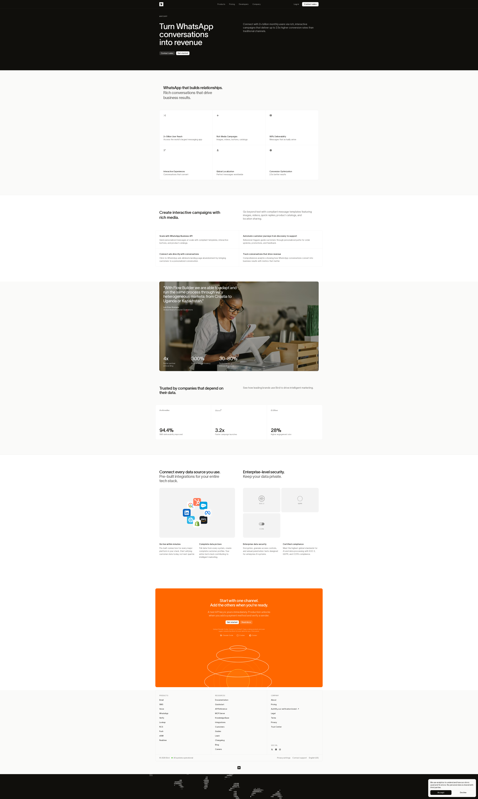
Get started (183, 53)
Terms (273, 718)
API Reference (221, 709)
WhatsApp (163, 713)
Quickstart (219, 704)
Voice (161, 709)
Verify (161, 718)
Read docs (246, 622)
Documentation (221, 700)
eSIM (161, 736)
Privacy (274, 722)
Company (256, 4)
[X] (272, 749)
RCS (161, 727)
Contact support (299, 758)
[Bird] (161, 4)
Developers (243, 4)
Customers (219, 727)
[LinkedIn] (276, 749)
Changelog (220, 740)
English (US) (314, 758)
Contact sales (310, 4)
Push (161, 731)
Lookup (162, 722)
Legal (273, 713)
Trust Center (276, 727)
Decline (463, 793)
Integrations (220, 722)
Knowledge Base (222, 718)
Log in (296, 4)
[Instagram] (280, 749)
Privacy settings (283, 758)
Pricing (232, 4)
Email (161, 700)
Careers (218, 749)
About (273, 700)
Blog (217, 745)
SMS (161, 704)
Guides (218, 731)
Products (221, 4)
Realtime (163, 740)
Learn (217, 736)
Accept (441, 793)
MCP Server (220, 713)
